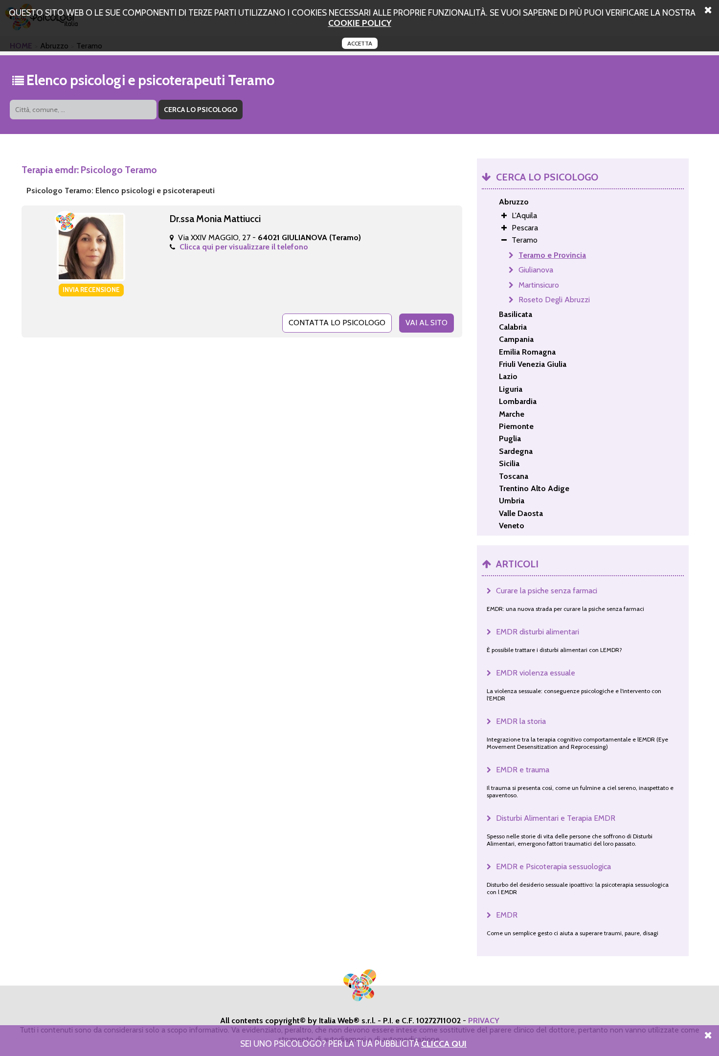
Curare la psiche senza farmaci (546, 590)
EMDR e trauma (522, 769)
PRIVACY (483, 1020)
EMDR (506, 915)
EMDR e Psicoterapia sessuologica (553, 866)
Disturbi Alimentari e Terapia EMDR (555, 818)
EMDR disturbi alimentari (537, 631)
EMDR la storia (521, 721)
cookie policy (359, 23)
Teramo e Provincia (552, 255)
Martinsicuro (538, 285)
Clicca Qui (444, 1043)
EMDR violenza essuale (535, 672)
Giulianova (535, 269)
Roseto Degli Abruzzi (554, 299)
